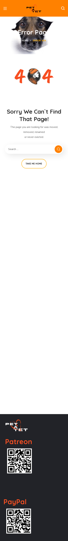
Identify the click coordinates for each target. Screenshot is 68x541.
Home (25, 40)
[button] (63, 8)
